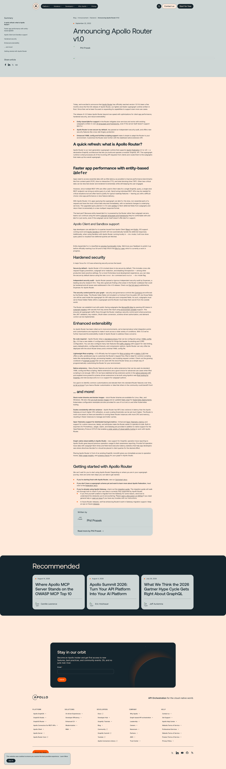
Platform (45, 6)
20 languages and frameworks (107, 124)
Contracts (138, 293)
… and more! (8, 47)
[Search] (159, 6)
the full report (134, 285)
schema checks (104, 456)
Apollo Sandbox (93, 232)
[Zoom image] (144, 92)
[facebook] (5, 65)
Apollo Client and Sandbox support (15, 35)
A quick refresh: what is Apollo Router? (14, 23)
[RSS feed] (192, 752)
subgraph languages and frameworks (114, 216)
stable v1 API (140, 354)
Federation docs (91, 486)
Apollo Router (107, 104)
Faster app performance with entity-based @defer (16, 30)
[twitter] (13, 65)
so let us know (78, 385)
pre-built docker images (100, 400)
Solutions (57, 6)
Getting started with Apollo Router (15, 51)
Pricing (94, 6)
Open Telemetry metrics (135, 422)
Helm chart (126, 400)
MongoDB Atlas (127, 307)
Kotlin (136, 229)
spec (120, 248)
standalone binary (111, 339)
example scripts (89, 361)
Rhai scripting (125, 354)
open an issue (97, 498)
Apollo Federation (133, 150)
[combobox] (159, 6)
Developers (69, 6)
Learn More (64, 756)
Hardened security (10, 39)
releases (96, 504)
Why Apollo (82, 6)
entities (114, 206)
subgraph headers (80, 310)
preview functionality (108, 246)
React (128, 229)
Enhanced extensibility (11, 43)
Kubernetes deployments (142, 400)
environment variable (129, 310)
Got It (11, 761)
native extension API (143, 373)
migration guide (124, 489)
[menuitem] (48, 714)
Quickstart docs (121, 480)
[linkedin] (9, 65)
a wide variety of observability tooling (121, 429)
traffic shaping (125, 344)
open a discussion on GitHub (132, 496)
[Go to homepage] (35, 6)
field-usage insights (86, 456)
